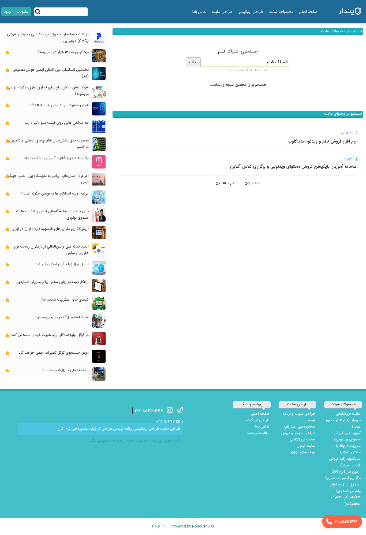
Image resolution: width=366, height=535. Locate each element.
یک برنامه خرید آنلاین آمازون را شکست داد (56, 158)
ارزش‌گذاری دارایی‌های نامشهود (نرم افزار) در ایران (50, 229)
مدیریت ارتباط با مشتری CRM (348, 449)
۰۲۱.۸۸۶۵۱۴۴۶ (346, 522)
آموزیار (348, 158)
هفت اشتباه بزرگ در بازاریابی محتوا (62, 317)
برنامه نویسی (122, 429)
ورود (7, 12)
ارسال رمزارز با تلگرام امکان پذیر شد (62, 264)
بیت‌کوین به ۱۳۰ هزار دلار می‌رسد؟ (63, 52)
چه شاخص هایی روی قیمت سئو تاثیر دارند (57, 123)
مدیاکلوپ (346, 133)
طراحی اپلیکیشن (250, 12)
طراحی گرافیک (101, 429)
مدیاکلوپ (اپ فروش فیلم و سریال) (345, 462)
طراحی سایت (170, 429)
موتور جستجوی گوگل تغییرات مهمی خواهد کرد (54, 353)
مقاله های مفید (258, 433)
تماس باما (199, 12)
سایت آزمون (306, 446)
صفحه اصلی (308, 12)
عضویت (22, 12)
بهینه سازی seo (303, 452)
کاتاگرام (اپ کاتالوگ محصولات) (346, 500)
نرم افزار (64, 429)
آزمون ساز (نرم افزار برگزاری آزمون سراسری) (343, 475)
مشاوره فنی (80, 429)
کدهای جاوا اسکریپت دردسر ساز (65, 300)
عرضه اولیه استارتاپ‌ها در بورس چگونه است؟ (55, 193)
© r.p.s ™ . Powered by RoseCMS (183, 526)
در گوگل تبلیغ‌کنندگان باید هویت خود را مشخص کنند (50, 335)
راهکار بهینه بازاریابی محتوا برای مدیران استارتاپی (52, 282)
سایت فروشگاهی (348, 414)
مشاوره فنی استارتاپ (299, 427)
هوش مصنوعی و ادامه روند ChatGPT (59, 105)
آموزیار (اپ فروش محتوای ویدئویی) (347, 436)
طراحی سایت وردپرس (298, 433)
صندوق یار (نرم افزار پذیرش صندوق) (345, 487)
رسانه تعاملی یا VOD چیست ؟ (66, 370)
